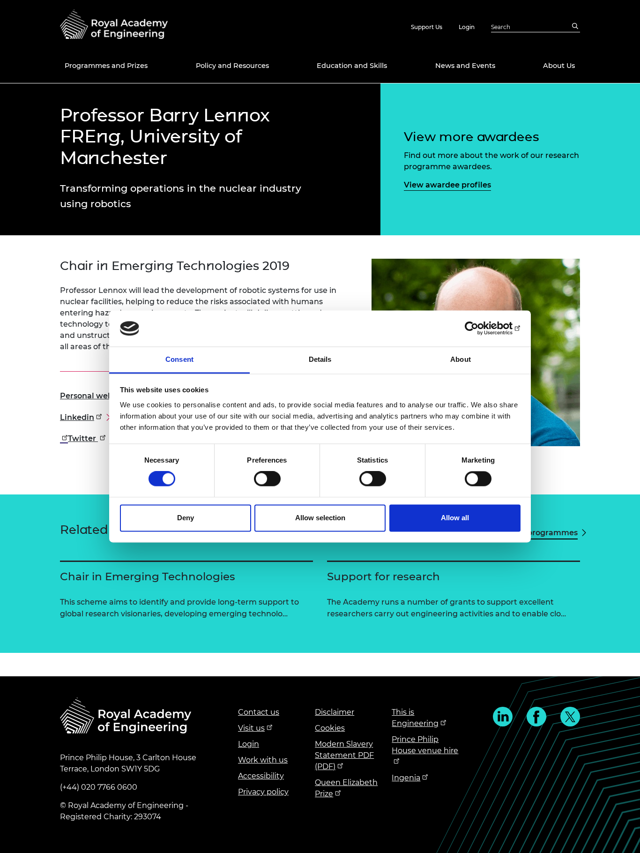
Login (467, 26)
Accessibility (261, 775)
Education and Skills (352, 65)
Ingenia (406, 777)
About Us (559, 65)
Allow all (455, 518)
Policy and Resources (232, 65)
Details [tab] (320, 359)
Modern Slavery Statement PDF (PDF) (344, 755)
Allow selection (320, 518)
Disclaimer (334, 712)
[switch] (267, 478)
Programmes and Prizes (106, 65)
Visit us (251, 728)
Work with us (263, 760)
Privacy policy (263, 791)
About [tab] (460, 359)
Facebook (536, 716)
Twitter (570, 716)
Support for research (383, 576)
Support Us (426, 26)
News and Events (465, 65)
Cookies (330, 728)
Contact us (258, 712)
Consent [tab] (179, 359)
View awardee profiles (447, 184)
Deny (185, 518)
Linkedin (503, 716)
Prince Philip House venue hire (425, 745)
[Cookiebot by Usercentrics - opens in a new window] (480, 329)
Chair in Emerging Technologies (147, 576)
